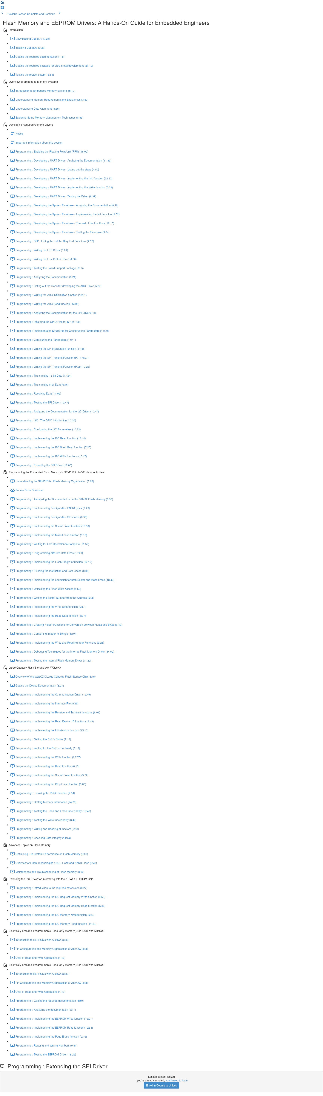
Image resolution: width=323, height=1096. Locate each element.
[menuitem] (2, 8)
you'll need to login (177, 1080)
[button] (2, 3)
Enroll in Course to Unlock (161, 1085)
